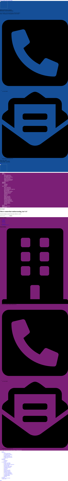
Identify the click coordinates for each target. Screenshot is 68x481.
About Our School (7, 175)
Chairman (6, 184)
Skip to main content (9, 0)
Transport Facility (7, 193)
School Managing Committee (9, 189)
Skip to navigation (3, 0)
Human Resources (7, 197)
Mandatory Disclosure (5, 224)
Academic (3, 220)
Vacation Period (7, 202)
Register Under (6, 190)
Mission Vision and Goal (8, 179)
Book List (5, 195)
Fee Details (6, 194)
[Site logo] (3, 8)
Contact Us (6, 181)
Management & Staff (7, 176)
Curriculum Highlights (8, 180)
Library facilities (7, 196)
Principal (5, 185)
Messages (3, 221)
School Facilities (7, 178)
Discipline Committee (8, 199)
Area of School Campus (8, 191)
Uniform (5, 204)
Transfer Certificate (8, 192)
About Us (3, 219)
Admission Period (7, 203)
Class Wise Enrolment (8, 200)
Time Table (4, 222)
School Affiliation (7, 188)
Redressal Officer (7, 198)
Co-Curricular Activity (8, 177)
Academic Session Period (8, 201)
